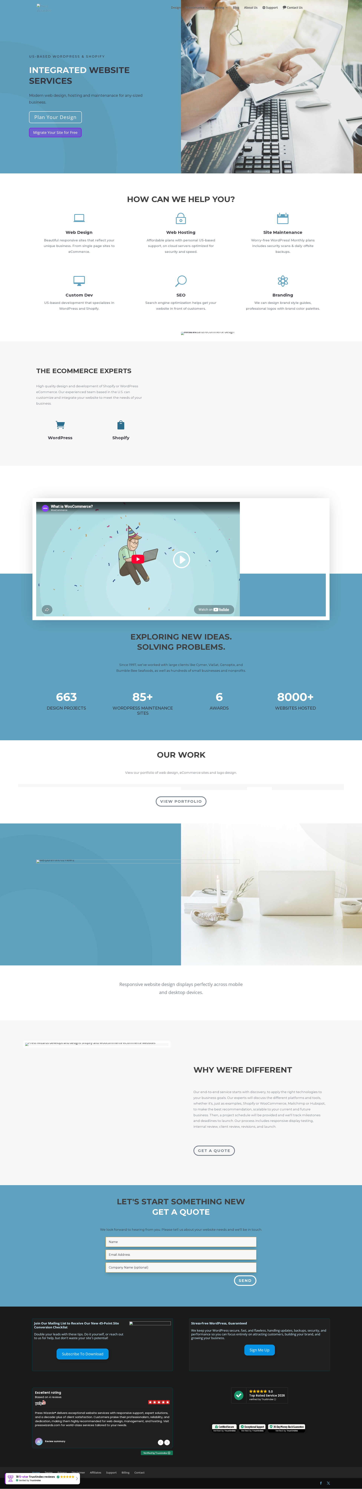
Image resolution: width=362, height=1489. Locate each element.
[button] (167, 1442)
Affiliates (95, 1472)
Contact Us (295, 8)
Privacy (62, 1472)
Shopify (120, 437)
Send (245, 1280)
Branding (282, 295)
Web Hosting (181, 232)
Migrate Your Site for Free (55, 132)
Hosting (218, 8)
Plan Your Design (55, 117)
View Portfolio (181, 801)
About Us (251, 8)
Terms (49, 1472)
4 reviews (55, 1397)
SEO (181, 295)
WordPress (60, 437)
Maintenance (195, 8)
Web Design (79, 232)
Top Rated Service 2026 (267, 1396)
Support (272, 8)
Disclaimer (78, 1472)
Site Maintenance (282, 232)
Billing (126, 1472)
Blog (236, 8)
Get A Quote (214, 1150)
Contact (139, 1472)
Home (36, 1472)
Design (176, 8)
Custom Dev (79, 295)
